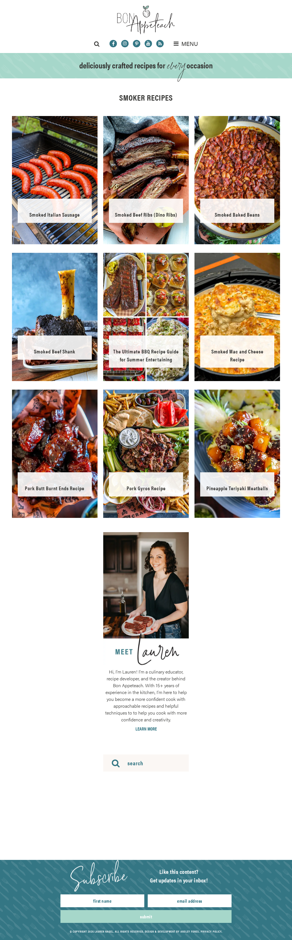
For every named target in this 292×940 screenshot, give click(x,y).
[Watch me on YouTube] (148, 43)
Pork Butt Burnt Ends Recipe (54, 488)
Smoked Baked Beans (237, 214)
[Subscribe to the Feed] (160, 43)
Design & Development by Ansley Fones (172, 931)
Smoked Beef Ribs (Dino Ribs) (146, 214)
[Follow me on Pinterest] (136, 43)
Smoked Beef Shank (54, 351)
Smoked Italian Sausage (54, 214)
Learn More (146, 729)
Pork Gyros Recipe (146, 488)
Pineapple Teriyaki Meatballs (237, 488)
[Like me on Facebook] (113, 43)
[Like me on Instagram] (125, 43)
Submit (146, 916)
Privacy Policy (211, 931)
